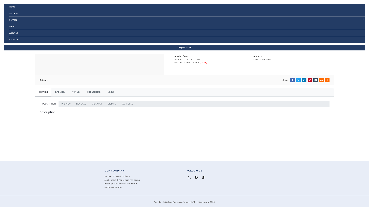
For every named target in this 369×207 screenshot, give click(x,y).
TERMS (76, 92)
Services (13, 19)
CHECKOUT (97, 104)
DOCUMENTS (94, 92)
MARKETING (127, 104)
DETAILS (43, 92)
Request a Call (184, 48)
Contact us (14, 39)
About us (13, 32)
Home (12, 6)
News (12, 26)
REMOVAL (81, 104)
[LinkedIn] (203, 177)
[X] (189, 177)
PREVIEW (65, 104)
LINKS (111, 92)
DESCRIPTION (49, 104)
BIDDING (112, 104)
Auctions (13, 13)
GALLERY (60, 92)
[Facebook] (196, 177)
